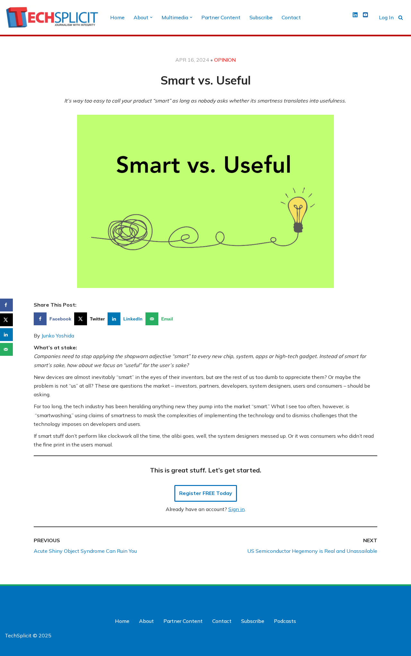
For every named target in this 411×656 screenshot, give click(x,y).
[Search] (400, 17)
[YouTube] (400, 598)
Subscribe (261, 17)
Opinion (225, 60)
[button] (151, 17)
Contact (291, 17)
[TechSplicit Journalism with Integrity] (52, 17)
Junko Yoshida (57, 335)
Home (117, 17)
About (146, 621)
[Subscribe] (359, 649)
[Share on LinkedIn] (6, 334)
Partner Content (220, 17)
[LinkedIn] (387, 598)
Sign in (236, 509)
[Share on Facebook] (6, 305)
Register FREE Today (205, 493)
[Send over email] (6, 349)
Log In (386, 17)
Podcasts (285, 621)
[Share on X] (6, 319)
